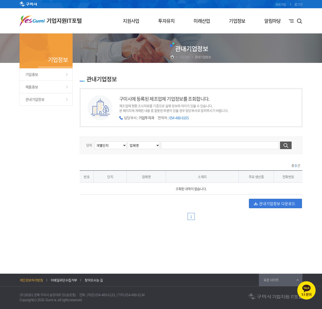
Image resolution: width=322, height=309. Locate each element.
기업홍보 (31, 74)
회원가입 (280, 4)
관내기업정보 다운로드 (277, 203)
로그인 (298, 4)
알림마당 (272, 20)
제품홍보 (31, 86)
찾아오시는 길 (94, 280)
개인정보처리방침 (31, 280)
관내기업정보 (203, 57)
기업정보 (237, 20)
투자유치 (166, 20)
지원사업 (131, 20)
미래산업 (202, 20)
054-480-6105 (179, 117)
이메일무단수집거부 (64, 280)
